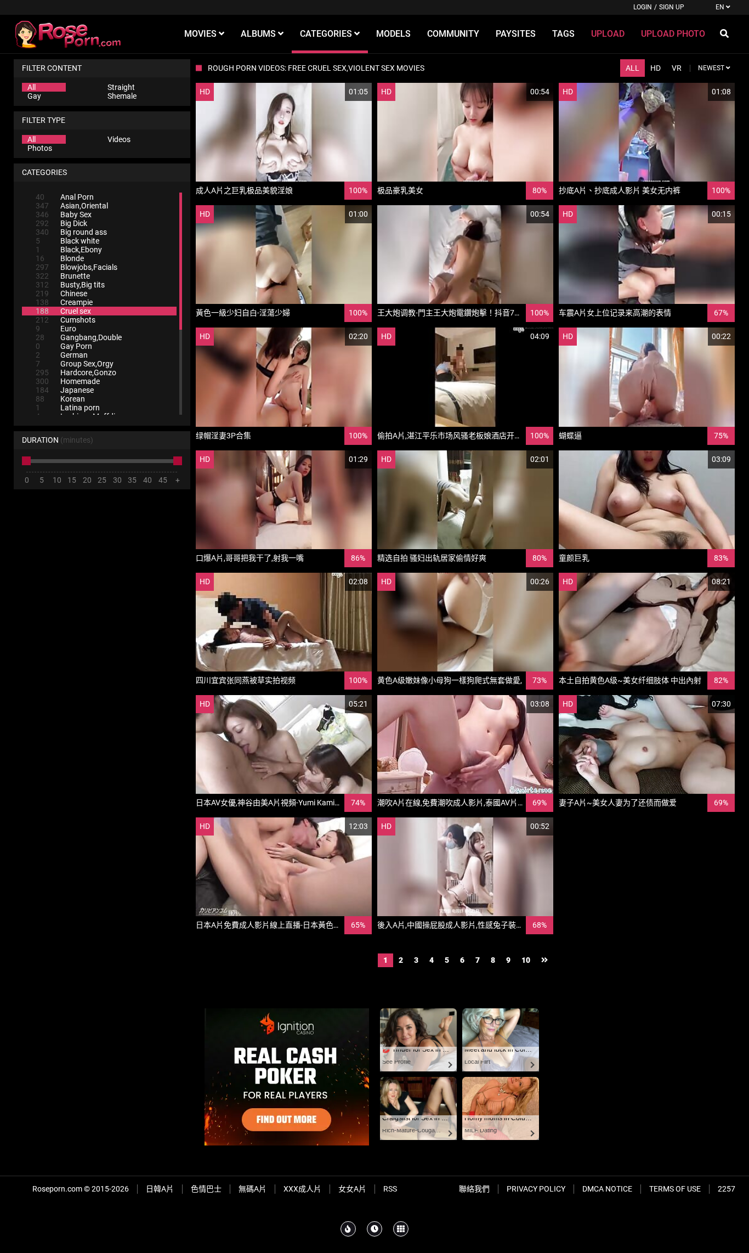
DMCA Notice (607, 1188)
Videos (118, 139)
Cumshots (65, 319)
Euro (56, 328)
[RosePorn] (68, 34)
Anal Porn (65, 197)
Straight (121, 87)
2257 (726, 1188)
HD (655, 68)
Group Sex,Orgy (75, 363)
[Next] (544, 960)
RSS (390, 1188)
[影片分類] (400, 1229)
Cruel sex (63, 311)
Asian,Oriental (72, 205)
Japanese (65, 390)
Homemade (68, 381)
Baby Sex (64, 214)
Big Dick (61, 223)
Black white (67, 240)
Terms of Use (675, 1188)
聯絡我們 (474, 1188)
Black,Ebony (69, 249)
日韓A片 (160, 1188)
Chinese (61, 293)
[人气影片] (348, 1229)
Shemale (122, 96)
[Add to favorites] (337, 92)
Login (642, 7)
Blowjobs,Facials (76, 267)
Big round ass (71, 232)
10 (525, 960)
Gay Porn (64, 346)
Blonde (60, 258)
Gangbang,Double (79, 337)
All (31, 87)
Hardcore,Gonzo (76, 372)
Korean (60, 398)
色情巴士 (206, 1188)
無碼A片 (252, 1188)
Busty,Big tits (70, 284)
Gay (34, 96)
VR (677, 68)
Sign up (671, 7)
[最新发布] (374, 1229)
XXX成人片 (302, 1188)
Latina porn (68, 407)
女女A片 (352, 1188)
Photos (39, 148)
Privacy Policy (536, 1188)
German (62, 355)
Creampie (64, 302)
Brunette (63, 276)
